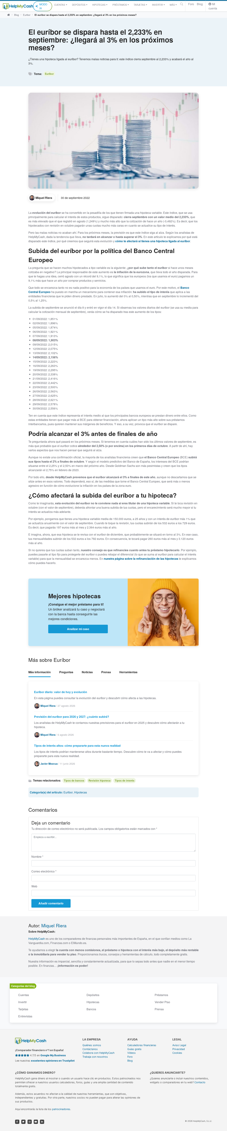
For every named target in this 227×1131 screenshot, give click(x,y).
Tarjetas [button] (139, 4)
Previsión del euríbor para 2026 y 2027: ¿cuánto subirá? (71, 717)
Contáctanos (90, 1049)
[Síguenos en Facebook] (17, 1122)
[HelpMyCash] (18, 6)
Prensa (106, 672)
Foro (191, 4)
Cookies (177, 1052)
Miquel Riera (54, 925)
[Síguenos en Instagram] (29, 1122)
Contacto (199, 1082)
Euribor (26, 15)
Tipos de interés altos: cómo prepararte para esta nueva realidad (77, 746)
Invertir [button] (157, 4)
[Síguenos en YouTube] (36, 1122)
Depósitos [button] (78, 4)
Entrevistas (25, 1016)
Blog (200, 4)
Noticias (87, 672)
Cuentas (23, 995)
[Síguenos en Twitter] (23, 1122)
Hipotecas (80, 792)
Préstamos (161, 995)
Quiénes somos (91, 1045)
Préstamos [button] (119, 4)
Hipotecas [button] (99, 4)
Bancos (91, 1009)
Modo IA (43, 6)
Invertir (22, 1002)
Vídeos (131, 1052)
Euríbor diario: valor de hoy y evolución (60, 692)
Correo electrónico (43, 871)
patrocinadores (61, 1109)
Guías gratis (134, 1049)
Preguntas (66, 672)
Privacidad (178, 1049)
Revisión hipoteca (99, 780)
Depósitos (93, 995)
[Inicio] (8, 15)
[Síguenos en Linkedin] (42, 1122)
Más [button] (172, 4)
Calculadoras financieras (141, 1045)
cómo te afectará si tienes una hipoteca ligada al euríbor (152, 241)
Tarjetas (23, 1009)
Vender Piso (162, 1002)
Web (34, 886)
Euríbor (49, 73)
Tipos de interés (124, 780)
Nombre (37, 857)
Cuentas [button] (59, 4)
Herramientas (128, 672)
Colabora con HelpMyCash (98, 1052)
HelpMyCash (36, 939)
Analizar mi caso (78, 629)
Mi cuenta (213, 6)
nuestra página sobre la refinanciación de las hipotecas (141, 559)
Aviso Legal (179, 1045)
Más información (39, 672)
